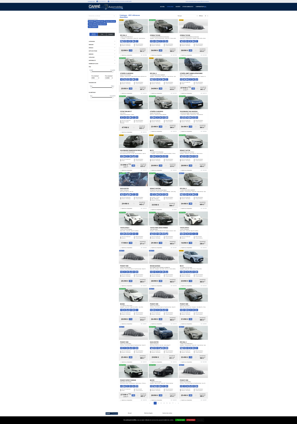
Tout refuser (191, 420)
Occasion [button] (111, 34)
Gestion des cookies (167, 413)
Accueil (162, 6)
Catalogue (170, 6)
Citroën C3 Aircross (110, 21)
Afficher (201, 15)
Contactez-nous (91, 1)
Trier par (180, 15)
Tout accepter (181, 420)
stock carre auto (188, 6)
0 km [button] (102, 34)
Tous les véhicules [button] (93, 34)
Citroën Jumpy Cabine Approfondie (97, 24)
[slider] (91, 71)
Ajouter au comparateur (127, 55)
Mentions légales (148, 413)
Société (178, 6)
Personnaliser (200, 420)
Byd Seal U (91, 21)
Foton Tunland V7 (93, 26)
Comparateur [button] (200, 6)
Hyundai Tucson (100, 21)
